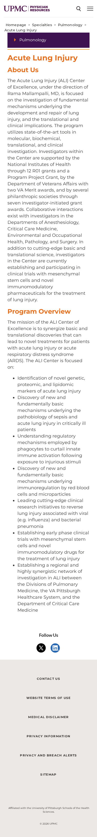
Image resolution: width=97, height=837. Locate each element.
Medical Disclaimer (48, 717)
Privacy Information (49, 736)
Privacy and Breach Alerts (48, 755)
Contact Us (48, 679)
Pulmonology (32, 40)
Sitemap (48, 774)
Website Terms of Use (48, 698)
